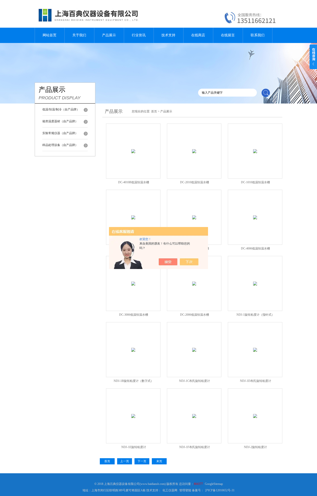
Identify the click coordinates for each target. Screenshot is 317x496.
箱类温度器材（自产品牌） (60, 121)
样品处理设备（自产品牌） (60, 145)
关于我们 (79, 35)
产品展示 (109, 35)
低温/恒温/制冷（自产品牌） (60, 109)
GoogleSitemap (214, 484)
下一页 (141, 461)
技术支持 (168, 35)
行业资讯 (139, 35)
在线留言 (228, 35)
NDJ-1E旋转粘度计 (133, 447)
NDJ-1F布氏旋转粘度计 (194, 447)
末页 (159, 461)
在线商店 (198, 35)
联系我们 (257, 35)
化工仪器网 (169, 490)
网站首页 (49, 35)
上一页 (124, 461)
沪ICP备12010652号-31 (220, 490)
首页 (154, 111)
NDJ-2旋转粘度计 (255, 447)
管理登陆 (185, 490)
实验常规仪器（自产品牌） (60, 133)
